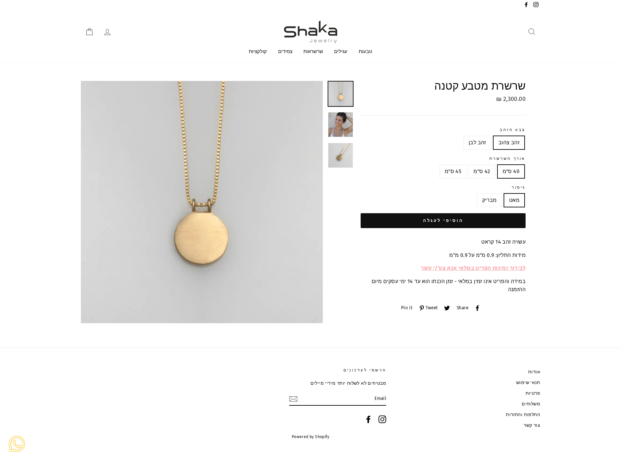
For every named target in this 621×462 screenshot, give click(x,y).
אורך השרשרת (507, 158)
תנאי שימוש (528, 382)
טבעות (365, 51)
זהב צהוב (508, 142)
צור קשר (532, 425)
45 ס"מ (453, 171)
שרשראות (313, 51)
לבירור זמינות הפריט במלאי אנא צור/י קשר (473, 268)
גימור (519, 187)
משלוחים (531, 404)
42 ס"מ (482, 171)
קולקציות (258, 51)
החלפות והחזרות (523, 414)
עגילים (340, 51)
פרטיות (533, 393)
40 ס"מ (511, 171)
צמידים (285, 51)
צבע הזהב (513, 129)
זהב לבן (477, 142)
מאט (514, 200)
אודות (534, 372)
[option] (202, 202)
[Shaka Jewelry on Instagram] (382, 419)
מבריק (489, 200)
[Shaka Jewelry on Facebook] (368, 419)
